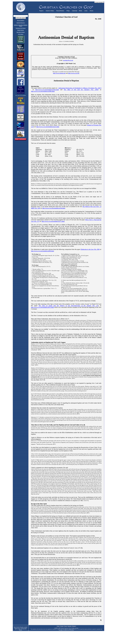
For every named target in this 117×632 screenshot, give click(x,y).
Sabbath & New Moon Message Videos (20, 26)
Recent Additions (20, 20)
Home (91, 10)
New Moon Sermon (21, 32)
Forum (65, 626)
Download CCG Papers (21, 28)
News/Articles (60, 10)
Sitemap (74, 626)
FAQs (68, 10)
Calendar (74, 10)
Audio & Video (50, 10)
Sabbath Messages (21, 22)
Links (85, 10)
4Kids (80, 10)
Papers (41, 10)
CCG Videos (20, 34)
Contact (62, 626)
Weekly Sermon (20, 30)
